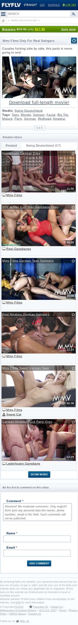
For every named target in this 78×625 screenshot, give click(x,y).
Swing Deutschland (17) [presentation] (43, 145)
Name (11, 533)
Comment (15, 501)
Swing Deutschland (29, 110)
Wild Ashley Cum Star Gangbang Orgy (30, 207)
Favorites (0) (40, 607)
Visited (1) (57, 607)
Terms (63, 610)
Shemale (54, 4)
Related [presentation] (11, 145)
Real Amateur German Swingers (25, 314)
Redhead (44, 118)
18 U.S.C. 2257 (48, 610)
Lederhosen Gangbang (23, 463)
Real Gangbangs (18, 248)
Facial (51, 114)
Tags (6, 114)
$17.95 (40, 29)
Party (18, 118)
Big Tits (62, 114)
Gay (42, 4)
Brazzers (9, 29)
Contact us (34, 613)
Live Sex (70, 4)
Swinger (39, 114)
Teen (15, 114)
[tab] (11, 145)
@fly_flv (24, 621)
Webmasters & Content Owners (18, 610)
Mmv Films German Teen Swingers (28, 260)
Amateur (59, 118)
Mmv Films (14, 195)
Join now (68, 29)
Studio (7, 110)
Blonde (26, 114)
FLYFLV (19, 607)
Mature (7, 118)
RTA (18, 602)
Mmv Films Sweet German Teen (25, 368)
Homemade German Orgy (21, 153)
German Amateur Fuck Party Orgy (27, 421)
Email (11, 547)
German (30, 118)
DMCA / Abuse (18, 613)
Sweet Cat (13, 414)
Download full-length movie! (39, 102)
